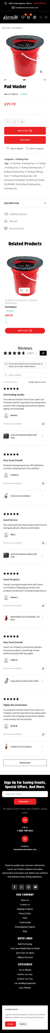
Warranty (13, 221)
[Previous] (5, 80)
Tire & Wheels (25, 970)
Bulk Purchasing (25, 944)
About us (25, 900)
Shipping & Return (25, 909)
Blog (25, 931)
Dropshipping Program (25, 927)
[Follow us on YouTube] (35, 887)
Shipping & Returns (18, 214)
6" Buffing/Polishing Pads (30, 167)
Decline (23, 1024)
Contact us (25, 904)
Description (11, 203)
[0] (23, 17)
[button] (36, 353)
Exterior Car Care (25, 978)
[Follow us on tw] (21, 887)
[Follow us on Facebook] (14, 887)
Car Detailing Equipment (25, 983)
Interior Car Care (25, 974)
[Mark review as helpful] (43, 423)
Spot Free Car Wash (25, 953)
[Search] (41, 17)
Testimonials (25, 922)
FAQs (25, 918)
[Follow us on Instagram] (28, 887)
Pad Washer (11, 307)
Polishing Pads (22, 159)
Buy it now (25, 140)
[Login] (34, 17)
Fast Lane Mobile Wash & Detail (25, 948)
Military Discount (25, 957)
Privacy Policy (25, 913)
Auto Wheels (25, 987)
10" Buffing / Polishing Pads (22, 163)
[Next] (44, 80)
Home (8, 28)
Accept (10, 1024)
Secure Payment (16, 228)
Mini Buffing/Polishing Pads (28, 184)
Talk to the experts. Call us (27, 3)
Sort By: (31, 382)
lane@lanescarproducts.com (26, 7)
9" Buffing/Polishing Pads (20, 176)
